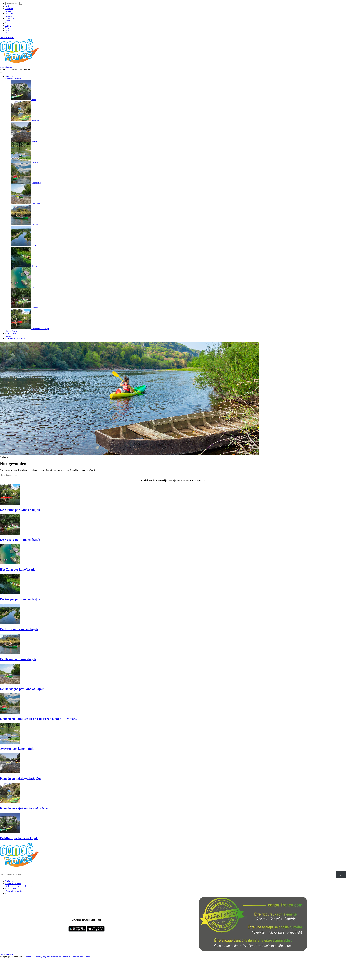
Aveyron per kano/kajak (17, 748)
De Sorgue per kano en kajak (20, 599)
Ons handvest (11, 888)
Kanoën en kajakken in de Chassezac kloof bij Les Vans (38, 718)
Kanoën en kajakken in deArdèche (24, 808)
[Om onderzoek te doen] (21, 4)
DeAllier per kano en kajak (19, 838)
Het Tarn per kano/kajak (17, 569)
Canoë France (6, 67)
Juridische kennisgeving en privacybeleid (43, 957)
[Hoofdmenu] (1, 72)
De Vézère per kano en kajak (20, 539)
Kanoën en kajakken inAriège (20, 778)
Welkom (9, 881)
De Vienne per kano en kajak (20, 510)
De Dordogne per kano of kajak (22, 689)
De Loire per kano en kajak (19, 629)
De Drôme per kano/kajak (18, 659)
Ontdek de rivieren (13, 883)
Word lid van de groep (14, 891)
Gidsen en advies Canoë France (18, 886)
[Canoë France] (21, 64)
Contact (8, 893)
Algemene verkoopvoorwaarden (76, 957)
